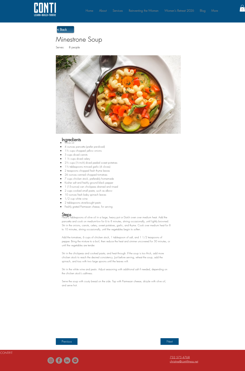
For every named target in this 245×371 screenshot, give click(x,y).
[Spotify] (75, 360)
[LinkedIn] (67, 360)
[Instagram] (51, 360)
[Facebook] (59, 360)
